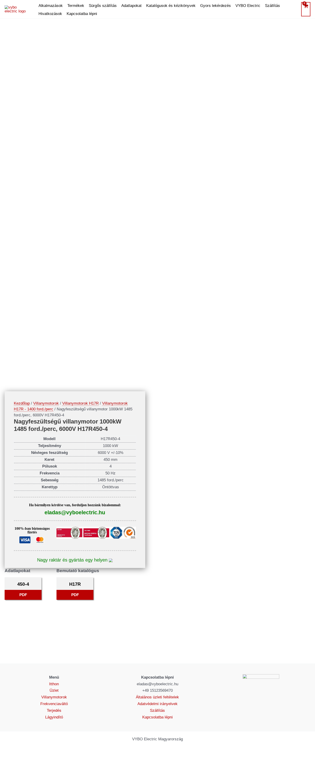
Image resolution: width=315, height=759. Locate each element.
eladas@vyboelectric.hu (75, 512)
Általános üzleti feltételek (157, 697)
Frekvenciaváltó (54, 704)
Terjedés (54, 710)
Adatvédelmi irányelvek (157, 704)
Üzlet (54, 690)
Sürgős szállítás (103, 5)
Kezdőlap (22, 403)
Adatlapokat (131, 5)
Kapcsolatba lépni (82, 14)
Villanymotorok (46, 403)
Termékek (75, 5)
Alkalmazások (51, 5)
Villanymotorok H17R (80, 403)
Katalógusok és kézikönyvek (171, 5)
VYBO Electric (247, 5)
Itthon (54, 684)
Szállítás (272, 5)
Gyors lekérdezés (215, 5)
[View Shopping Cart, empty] (305, 9)
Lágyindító (54, 717)
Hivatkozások (50, 14)
